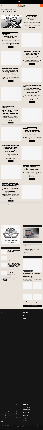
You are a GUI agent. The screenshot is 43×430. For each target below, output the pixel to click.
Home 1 (18, 428)
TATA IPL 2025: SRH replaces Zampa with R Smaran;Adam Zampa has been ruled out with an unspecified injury (10, 189)
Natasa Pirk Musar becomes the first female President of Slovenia (37, 290)
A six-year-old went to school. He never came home (13, 251)
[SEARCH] (41, 252)
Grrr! (24, 413)
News (28, 165)
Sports (3, 185)
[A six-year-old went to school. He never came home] (4, 252)
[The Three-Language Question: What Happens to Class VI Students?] (4, 258)
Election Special (26, 410)
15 (16, 413)
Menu (17, 247)
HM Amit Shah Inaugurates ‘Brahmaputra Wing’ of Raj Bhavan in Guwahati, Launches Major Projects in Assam (32, 90)
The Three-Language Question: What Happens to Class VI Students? (13, 257)
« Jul (2, 421)
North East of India (6, 33)
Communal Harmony (26, 409)
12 (8, 413)
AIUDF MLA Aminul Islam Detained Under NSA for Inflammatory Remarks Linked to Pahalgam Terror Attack (32, 131)
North (16, 183)
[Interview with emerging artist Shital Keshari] (37, 297)
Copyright (24, 318)
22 (16, 415)
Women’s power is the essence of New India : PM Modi (27, 302)
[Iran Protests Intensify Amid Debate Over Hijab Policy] (27, 285)
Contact (24, 317)
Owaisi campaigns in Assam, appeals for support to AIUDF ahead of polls (10, 36)
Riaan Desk (29, 20)
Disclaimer (25, 321)
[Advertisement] (21, 214)
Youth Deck (25, 418)
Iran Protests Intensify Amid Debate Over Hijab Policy (27, 290)
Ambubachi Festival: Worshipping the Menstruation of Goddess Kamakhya (13, 272)
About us (24, 315)
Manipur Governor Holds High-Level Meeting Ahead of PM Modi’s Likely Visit (10, 71)
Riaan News (24, 86)
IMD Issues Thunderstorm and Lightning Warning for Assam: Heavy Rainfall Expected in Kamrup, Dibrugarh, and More (10, 111)
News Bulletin (31, 51)
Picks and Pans (10, 184)
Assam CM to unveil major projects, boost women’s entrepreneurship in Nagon (32, 54)
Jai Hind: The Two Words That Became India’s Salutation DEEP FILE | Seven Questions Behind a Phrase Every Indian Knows (13, 265)
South (18, 184)
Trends (35, 166)
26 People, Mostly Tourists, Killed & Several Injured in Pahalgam (32, 168)
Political (24, 166)
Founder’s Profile (23, 428)
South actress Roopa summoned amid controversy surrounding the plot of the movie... (32, 275)
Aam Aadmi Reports (26, 407)
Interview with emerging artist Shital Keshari (37, 302)
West (16, 185)
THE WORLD (10, 185)
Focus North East (26, 51)
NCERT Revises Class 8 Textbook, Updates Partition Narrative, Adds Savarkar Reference (13, 278)
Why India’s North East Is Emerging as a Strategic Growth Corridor (32, 18)
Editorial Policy (26, 320)
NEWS (26, 165)
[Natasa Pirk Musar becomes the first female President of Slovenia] (37, 285)
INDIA (2, 33)
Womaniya (25, 420)
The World (31, 166)
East (23, 85)
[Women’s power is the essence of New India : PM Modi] (27, 297)
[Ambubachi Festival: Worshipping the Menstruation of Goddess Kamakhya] (4, 273)
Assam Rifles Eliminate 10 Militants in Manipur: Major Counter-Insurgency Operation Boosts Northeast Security (10, 149)
